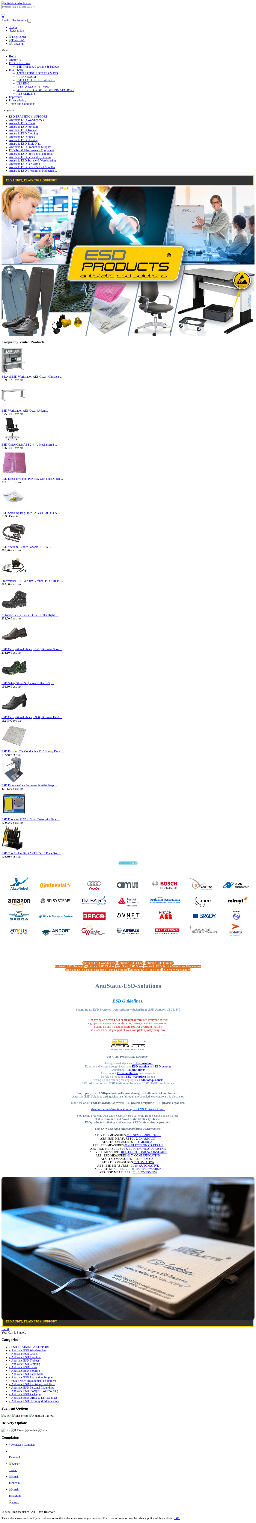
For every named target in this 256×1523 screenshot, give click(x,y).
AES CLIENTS (26, 93)
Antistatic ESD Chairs (22, 123)
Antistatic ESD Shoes (22, 136)
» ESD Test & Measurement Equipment (32, 1380)
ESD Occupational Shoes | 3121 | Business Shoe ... (31, 649)
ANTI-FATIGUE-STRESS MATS (37, 73)
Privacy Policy (17, 100)
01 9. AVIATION (144, 1162)
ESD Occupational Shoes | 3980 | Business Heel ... (31, 717)
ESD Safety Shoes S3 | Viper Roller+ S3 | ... (27, 683)
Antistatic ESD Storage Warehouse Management (172, 966)
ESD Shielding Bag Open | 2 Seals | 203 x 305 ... (30, 512)
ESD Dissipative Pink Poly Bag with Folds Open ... (32, 478)
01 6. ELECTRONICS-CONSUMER (144, 1152)
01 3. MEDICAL (144, 1142)
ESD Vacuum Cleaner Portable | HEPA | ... (26, 546)
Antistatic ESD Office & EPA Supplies (32, 167)
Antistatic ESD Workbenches (26, 119)
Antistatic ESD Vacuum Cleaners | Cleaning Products (96, 969)
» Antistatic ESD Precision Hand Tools (32, 1384)
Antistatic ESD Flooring (23, 140)
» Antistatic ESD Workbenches (27, 1350)
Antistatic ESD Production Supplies (30, 147)
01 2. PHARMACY (144, 1138)
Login (5, 20)
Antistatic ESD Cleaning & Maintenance (33, 170)
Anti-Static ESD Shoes (129, 966)
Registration (19, 20)
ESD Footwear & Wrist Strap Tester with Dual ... (30, 819)
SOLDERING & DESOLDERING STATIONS (45, 90)
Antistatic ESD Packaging (24, 163)
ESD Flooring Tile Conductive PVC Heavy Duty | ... (32, 751)
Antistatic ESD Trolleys (23, 130)
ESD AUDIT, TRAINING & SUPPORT (31, 180)
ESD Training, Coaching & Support (37, 66)
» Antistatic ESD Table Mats (26, 1374)
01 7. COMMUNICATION (143, 1155)
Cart (5, 1329)
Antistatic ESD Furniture (23, 126)
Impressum (15, 97)
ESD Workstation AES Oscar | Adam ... (25, 410)
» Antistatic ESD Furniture (25, 1357)
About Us (15, 59)
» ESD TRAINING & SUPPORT (29, 1347)
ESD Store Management (176, 969)
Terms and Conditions (22, 103)
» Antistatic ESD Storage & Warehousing (33, 1391)
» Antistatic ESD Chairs (23, 1353)
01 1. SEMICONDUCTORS (144, 1135)
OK (177, 1518)
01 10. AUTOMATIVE (145, 1165)
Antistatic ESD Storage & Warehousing (32, 160)
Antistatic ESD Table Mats (25, 143)
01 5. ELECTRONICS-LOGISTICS (144, 1148)
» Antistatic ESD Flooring (24, 1370)
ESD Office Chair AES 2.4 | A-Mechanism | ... (29, 444)
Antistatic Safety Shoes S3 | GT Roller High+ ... (29, 615)
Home (12, 56)
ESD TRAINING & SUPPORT (28, 116)
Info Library (16, 70)
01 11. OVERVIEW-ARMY (145, 1169)
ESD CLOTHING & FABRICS (35, 80)
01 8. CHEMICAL (144, 1158)
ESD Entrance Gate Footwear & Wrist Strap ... (29, 785)
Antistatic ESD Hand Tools (145, 969)
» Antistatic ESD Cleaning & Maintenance (34, 1401)
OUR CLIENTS (128, 863)
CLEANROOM (26, 76)
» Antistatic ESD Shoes (23, 1367)
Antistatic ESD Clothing (23, 133)
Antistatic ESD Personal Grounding (30, 157)
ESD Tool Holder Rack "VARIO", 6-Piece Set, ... (31, 853)
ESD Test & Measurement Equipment (31, 150)
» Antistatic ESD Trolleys (24, 1360)
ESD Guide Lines (19, 63)
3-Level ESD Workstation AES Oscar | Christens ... (31, 376)
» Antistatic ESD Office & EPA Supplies (33, 1397)
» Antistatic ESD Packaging (25, 1394)
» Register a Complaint (22, 1444)
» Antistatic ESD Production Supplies (31, 1377)
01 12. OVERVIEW (145, 1172)
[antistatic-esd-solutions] (16, 3)
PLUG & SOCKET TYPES (33, 86)
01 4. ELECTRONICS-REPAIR (144, 1145)
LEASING (23, 83)
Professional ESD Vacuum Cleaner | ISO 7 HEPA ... (32, 580)
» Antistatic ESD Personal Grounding (31, 1387)
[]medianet (20, 1511)
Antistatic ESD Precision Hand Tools (31, 153)
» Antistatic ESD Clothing (24, 1363)
